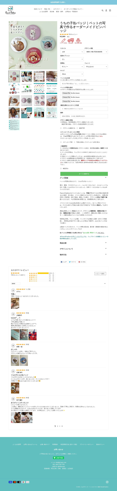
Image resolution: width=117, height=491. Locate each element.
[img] (20, 289)
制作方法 (63, 255)
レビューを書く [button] (100, 273)
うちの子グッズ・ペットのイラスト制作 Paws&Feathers (94, 487)
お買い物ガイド (45, 444)
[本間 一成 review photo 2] (24, 360)
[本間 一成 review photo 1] (15, 360)
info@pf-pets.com (61, 462)
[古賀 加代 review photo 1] (15, 388)
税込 (68, 36)
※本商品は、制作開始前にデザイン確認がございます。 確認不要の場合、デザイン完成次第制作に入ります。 (77, 122)
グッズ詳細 (64, 178)
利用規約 (55, 444)
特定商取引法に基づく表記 (69, 444)
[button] (33, 273)
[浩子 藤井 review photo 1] (16, 417)
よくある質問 (17, 444)
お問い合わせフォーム (30, 444)
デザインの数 (89, 48)
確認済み (65, 168)
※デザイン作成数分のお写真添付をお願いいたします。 (77, 88)
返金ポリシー (100, 444)
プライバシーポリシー (87, 444)
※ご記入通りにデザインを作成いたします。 (74, 79)
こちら (102, 232)
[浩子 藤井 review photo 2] (26, 417)
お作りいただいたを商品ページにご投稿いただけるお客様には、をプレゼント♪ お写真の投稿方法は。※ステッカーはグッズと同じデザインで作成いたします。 (83, 135)
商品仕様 (63, 243)
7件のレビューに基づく (18, 275)
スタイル (63, 48)
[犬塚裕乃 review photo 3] (32, 334)
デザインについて (66, 249)
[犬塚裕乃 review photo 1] (15, 334)
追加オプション (65, 55)
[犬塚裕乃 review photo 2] (24, 334)
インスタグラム (79, 236)
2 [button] (57, 426)
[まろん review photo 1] (15, 303)
